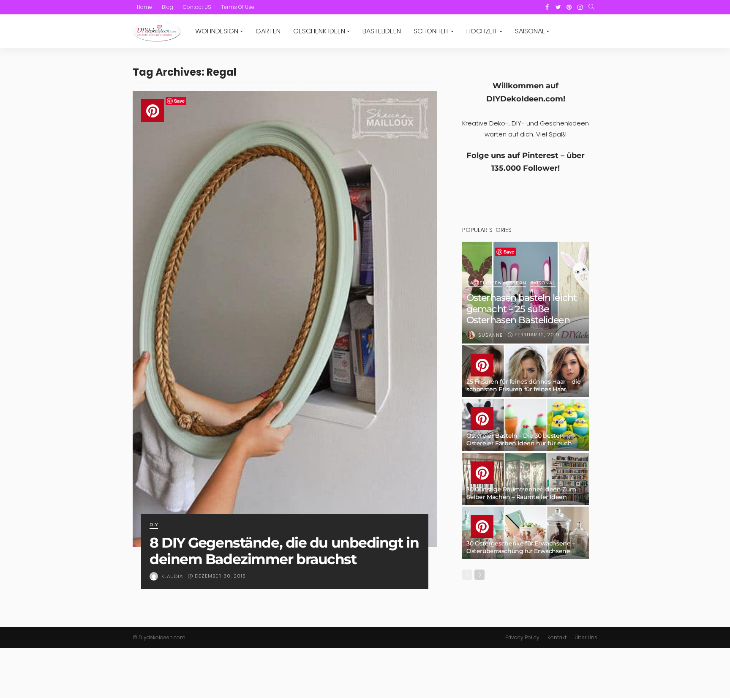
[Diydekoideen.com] (156, 31)
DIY (154, 525)
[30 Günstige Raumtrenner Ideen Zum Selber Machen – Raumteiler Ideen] (525, 479)
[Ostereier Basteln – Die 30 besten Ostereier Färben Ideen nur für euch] (525, 425)
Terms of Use (237, 7)
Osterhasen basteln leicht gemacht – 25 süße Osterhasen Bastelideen (521, 309)
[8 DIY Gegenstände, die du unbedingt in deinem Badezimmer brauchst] (285, 319)
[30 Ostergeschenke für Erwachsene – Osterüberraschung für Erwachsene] (525, 533)
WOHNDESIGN (216, 31)
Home (144, 7)
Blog (167, 7)
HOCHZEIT (482, 31)
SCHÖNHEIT (431, 31)
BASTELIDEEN (381, 31)
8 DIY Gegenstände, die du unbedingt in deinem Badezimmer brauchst (284, 551)
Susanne (490, 335)
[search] (591, 7)
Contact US (197, 7)
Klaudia (172, 576)
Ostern (516, 283)
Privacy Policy (522, 637)
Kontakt (557, 637)
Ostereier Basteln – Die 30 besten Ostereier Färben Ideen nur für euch (519, 439)
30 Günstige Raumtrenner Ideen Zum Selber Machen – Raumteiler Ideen (521, 493)
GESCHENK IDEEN (319, 31)
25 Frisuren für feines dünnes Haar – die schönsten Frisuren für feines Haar (523, 385)
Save (179, 101)
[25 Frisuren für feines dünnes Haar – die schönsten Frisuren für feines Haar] (525, 371)
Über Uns (586, 637)
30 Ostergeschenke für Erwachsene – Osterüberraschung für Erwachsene (520, 547)
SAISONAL (530, 31)
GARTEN (268, 31)
